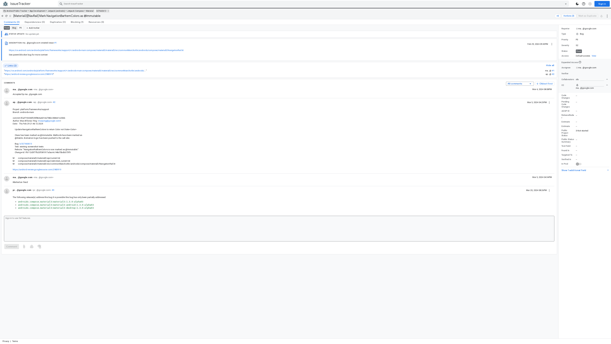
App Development (38, 11)
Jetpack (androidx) (56, 11)
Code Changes (566, 96)
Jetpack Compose (75, 11)
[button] (585, 34)
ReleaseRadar (568, 116)
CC (563, 85)
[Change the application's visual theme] (577, 4)
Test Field (566, 146)
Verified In (566, 159)
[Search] (61, 4)
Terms (15, 341)
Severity (565, 45)
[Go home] (2, 16)
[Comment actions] (549, 102)
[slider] (559, 181)
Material (90, 11)
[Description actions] (551, 44)
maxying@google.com (49, 121)
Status (565, 51)
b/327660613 (26, 144)
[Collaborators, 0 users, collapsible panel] (592, 79)
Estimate (566, 122)
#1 (55, 43)
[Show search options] (566, 4)
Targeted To (567, 155)
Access (565, 56)
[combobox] (314, 4)
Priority (565, 40)
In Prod (565, 164)
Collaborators (568, 79)
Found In (565, 150)
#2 (553, 74)
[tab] (11, 22)
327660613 (101, 11)
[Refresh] (6, 16)
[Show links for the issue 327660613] (108, 11)
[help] (583, 4)
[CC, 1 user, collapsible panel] (592, 85)
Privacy (6, 341)
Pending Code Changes (566, 104)
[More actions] (607, 15)
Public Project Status (565, 133)
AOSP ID (565, 111)
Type (564, 34)
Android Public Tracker (17, 11)
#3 (52, 190)
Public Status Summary (568, 140)
